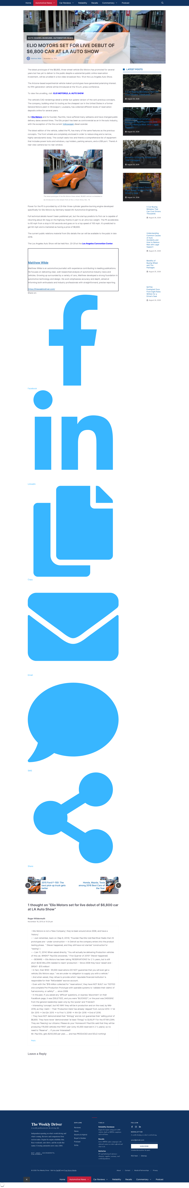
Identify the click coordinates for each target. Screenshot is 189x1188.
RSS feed (134, 1156)
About (119, 1170)
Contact (127, 1170)
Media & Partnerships (141, 1170)
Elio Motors (37, 117)
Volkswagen (68, 124)
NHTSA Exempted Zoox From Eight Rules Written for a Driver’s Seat (140, 190)
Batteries (102, 1151)
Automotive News (43, 3)
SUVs (76, 1145)
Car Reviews (65, 3)
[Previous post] (27, 885)
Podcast (125, 3)
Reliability (82, 3)
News (76, 1131)
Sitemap (144, 1156)
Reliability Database (106, 1127)
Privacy (155, 1170)
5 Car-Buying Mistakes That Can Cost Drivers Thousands (154, 210)
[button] (162, 3)
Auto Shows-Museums (40, 38)
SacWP (58, 1170)
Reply (33, 1040)
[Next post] (118, 885)
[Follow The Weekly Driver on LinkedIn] (140, 1127)
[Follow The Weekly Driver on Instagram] (136, 1127)
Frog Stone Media (70, 1170)
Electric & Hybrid (80, 1135)
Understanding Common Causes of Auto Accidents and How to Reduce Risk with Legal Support (154, 240)
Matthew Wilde (36, 58)
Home (28, 3)
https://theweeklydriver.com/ (41, 289)
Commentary (108, 3)
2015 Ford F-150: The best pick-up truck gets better (54, 885)
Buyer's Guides (80, 1138)
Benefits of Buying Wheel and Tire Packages (152, 264)
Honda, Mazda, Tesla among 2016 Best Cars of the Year (92, 885)
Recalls (94, 3)
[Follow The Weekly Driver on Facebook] (132, 1127)
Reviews (77, 1127)
